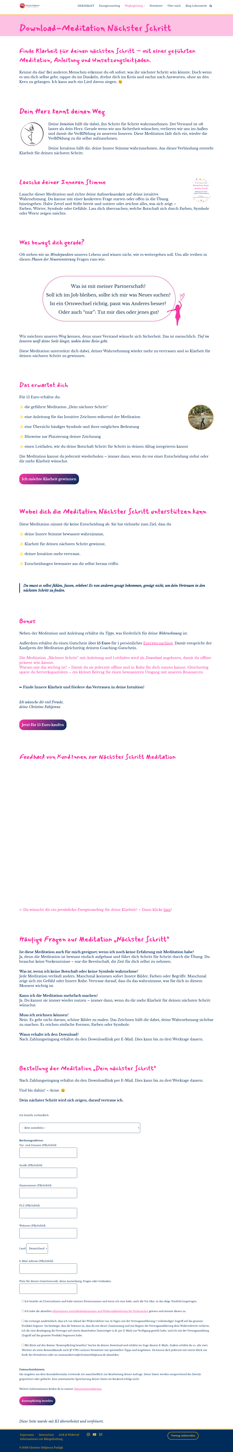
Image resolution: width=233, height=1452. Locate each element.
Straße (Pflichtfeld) (30, 1165)
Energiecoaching (109, 5)
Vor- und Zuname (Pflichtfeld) (37, 1145)
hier (167, 910)
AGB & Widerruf (69, 1434)
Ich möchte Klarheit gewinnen (49, 479)
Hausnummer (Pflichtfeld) (35, 1185)
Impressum (27, 1434)
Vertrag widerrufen (183, 1435)
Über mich (174, 5)
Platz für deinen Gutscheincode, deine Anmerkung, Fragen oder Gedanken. (65, 1281)
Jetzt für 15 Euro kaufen (43, 725)
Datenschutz (46, 1434)
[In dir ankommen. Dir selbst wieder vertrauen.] (29, 6)
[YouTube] (94, 1434)
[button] (144, 5)
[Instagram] (88, 1434)
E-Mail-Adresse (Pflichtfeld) (36, 1261)
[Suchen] (210, 6)
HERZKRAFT (86, 5)
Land (22, 1248)
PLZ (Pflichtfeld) (29, 1205)
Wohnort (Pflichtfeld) (32, 1225)
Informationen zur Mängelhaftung (41, 1439)
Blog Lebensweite (196, 5)
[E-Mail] (101, 1434)
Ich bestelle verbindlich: (34, 1115)
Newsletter (156, 5)
